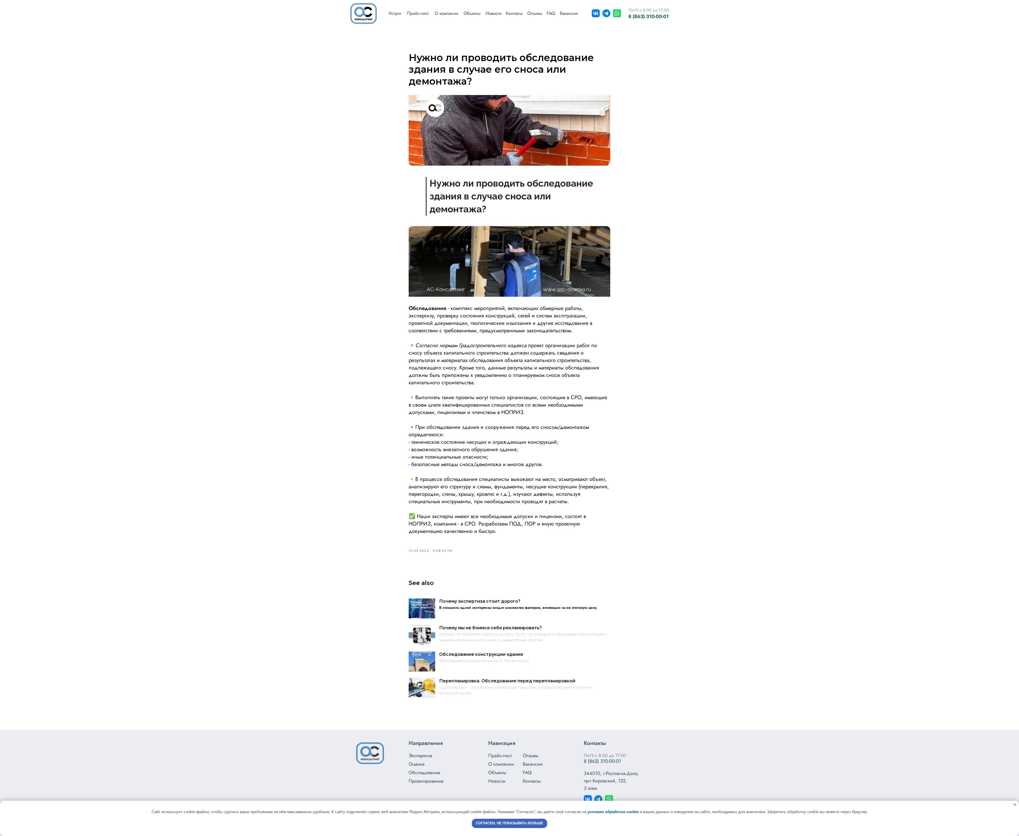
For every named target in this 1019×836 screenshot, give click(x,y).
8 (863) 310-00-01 (648, 16)
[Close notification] (1015, 804)
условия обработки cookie (613, 811)
